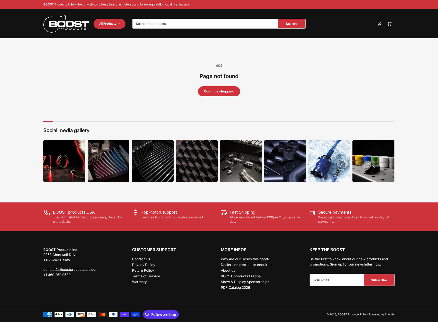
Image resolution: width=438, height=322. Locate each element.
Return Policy (143, 270)
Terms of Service (146, 276)
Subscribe (379, 280)
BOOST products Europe (241, 276)
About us (228, 270)
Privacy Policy (143, 265)
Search (291, 24)
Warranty (139, 282)
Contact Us (141, 259)
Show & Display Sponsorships (245, 282)
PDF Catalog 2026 (235, 287)
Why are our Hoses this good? (245, 259)
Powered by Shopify (382, 314)
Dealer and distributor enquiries (246, 265)
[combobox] (219, 24)
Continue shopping (219, 91)
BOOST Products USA (352, 314)
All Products (107, 23)
